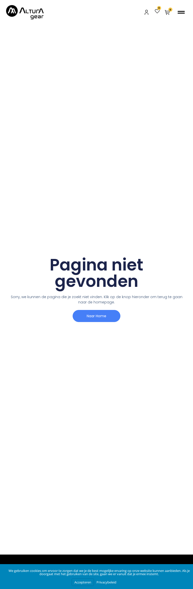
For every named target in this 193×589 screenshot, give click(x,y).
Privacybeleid (106, 582)
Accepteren (82, 582)
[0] (157, 12)
